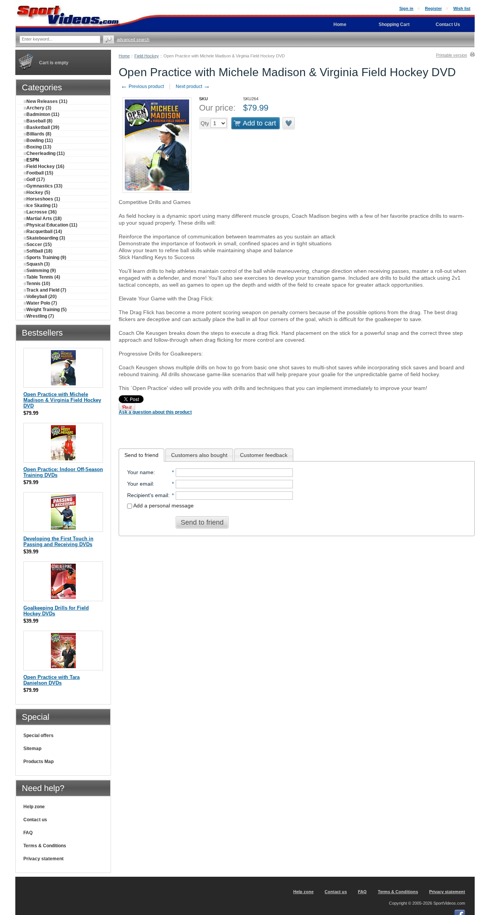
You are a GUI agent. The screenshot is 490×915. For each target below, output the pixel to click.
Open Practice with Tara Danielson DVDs (51, 680)
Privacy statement (43, 858)
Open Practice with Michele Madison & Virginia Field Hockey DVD (62, 400)
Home (124, 56)
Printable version (451, 55)
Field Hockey (146, 56)
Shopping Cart (394, 24)
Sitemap (32, 748)
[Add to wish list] (289, 123)
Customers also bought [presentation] (199, 455)
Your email (140, 484)
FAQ (28, 832)
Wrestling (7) (40, 316)
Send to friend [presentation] (141, 455)
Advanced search (133, 39)
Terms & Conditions (44, 845)
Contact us (35, 819)
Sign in (406, 8)
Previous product (142, 86)
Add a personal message (163, 505)
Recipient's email (147, 495)
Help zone (34, 806)
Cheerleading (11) (45, 153)
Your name (140, 472)
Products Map (38, 761)
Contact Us (448, 24)
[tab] (141, 455)
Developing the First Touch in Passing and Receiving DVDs (58, 541)
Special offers (38, 735)
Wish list (461, 8)
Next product (193, 86)
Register (433, 8)
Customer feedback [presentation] (263, 455)
